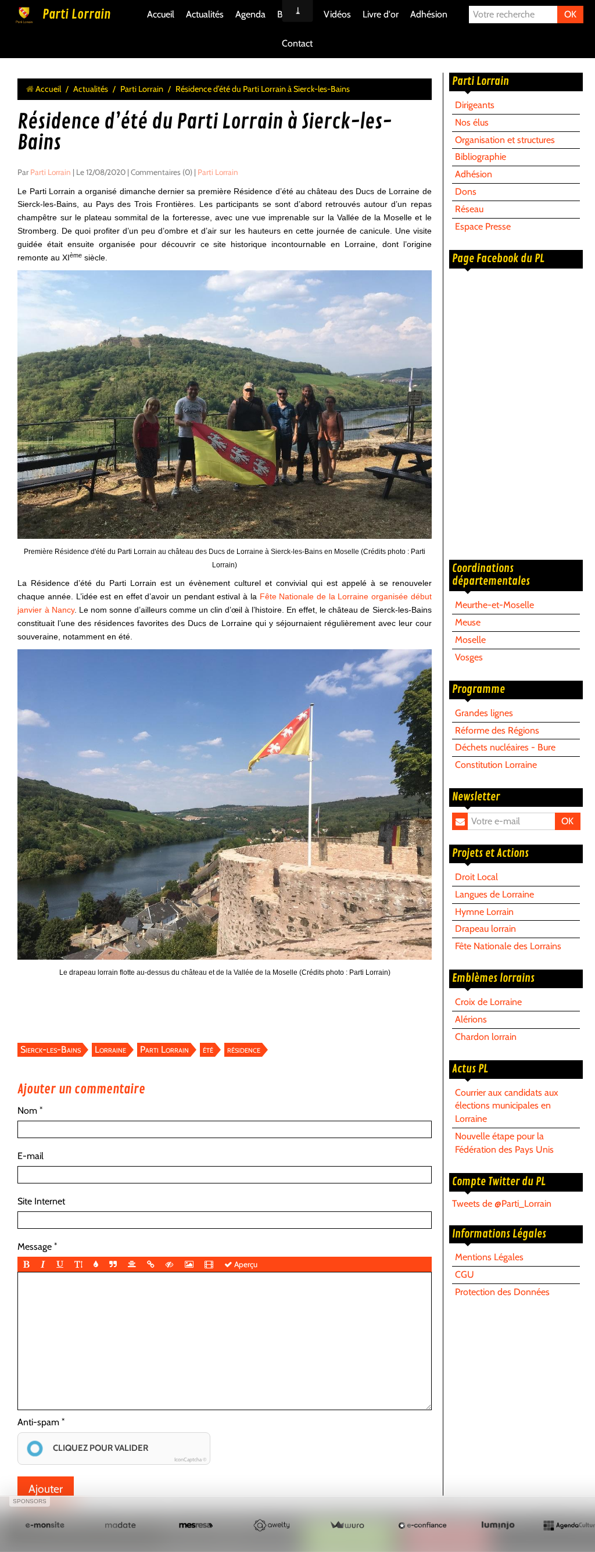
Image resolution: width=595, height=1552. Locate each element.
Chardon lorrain (486, 1036)
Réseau (469, 208)
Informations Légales (499, 1234)
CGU (464, 1274)
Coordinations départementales (491, 575)
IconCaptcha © (190, 1459)
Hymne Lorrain (484, 911)
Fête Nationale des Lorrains (508, 946)
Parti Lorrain (76, 14)
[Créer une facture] (347, 1525)
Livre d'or (381, 14)
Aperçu (244, 1264)
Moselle (470, 639)
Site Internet (41, 1201)
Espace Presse (483, 226)
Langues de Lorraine (494, 894)
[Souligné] (60, 1264)
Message (34, 1246)
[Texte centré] (132, 1264)
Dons (465, 191)
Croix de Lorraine (488, 1001)
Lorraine (110, 1049)
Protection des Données (502, 1291)
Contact (297, 43)
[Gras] (26, 1264)
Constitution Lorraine (496, 764)
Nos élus (472, 122)
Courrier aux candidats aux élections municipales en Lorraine (506, 1106)
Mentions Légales (489, 1257)
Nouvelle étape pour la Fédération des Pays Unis (504, 1143)
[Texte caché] (170, 1264)
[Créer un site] (45, 1525)
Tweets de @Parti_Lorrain (501, 1203)
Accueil (160, 14)
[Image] (189, 1264)
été (208, 1049)
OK (570, 14)
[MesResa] (196, 1525)
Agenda (250, 14)
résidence (243, 1049)
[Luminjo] (498, 1525)
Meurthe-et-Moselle (494, 604)
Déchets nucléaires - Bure (505, 747)
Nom (27, 1110)
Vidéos (337, 14)
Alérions (471, 1019)
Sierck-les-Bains (50, 1049)
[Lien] (150, 1264)
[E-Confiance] (422, 1525)
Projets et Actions (490, 853)
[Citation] (113, 1264)
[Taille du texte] (78, 1264)
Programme (478, 689)
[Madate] (120, 1525)
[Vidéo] (209, 1264)
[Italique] (43, 1264)
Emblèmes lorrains (493, 978)
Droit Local (476, 876)
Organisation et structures (505, 139)
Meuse (468, 622)
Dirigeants (474, 104)
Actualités (205, 14)
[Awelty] (271, 1525)
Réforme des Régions (497, 730)
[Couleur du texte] (96, 1264)
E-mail (30, 1155)
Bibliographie (480, 156)
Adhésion (428, 14)
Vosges (469, 657)
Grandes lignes (484, 712)
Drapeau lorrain (485, 928)
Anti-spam (38, 1422)
